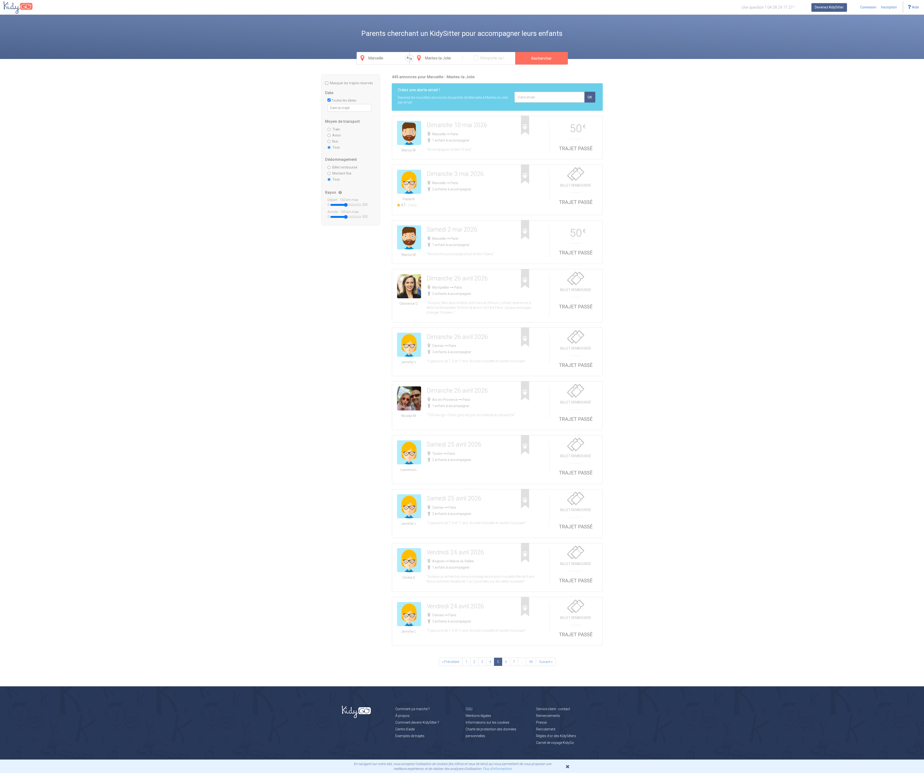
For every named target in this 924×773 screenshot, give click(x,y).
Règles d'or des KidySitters (556, 736)
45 (531, 662)
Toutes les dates (343, 100)
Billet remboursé (344, 167)
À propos (402, 716)
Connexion (868, 7)
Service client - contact (553, 709)
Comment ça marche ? (412, 709)
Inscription (889, 7)
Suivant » (545, 662)
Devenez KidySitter (829, 7)
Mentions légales (478, 716)
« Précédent (450, 662)
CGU (469, 709)
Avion (336, 135)
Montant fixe (342, 173)
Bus (335, 141)
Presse (541, 722)
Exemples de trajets (409, 736)
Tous (336, 147)
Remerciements (548, 716)
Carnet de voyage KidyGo (555, 743)
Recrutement (545, 729)
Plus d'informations (497, 769)
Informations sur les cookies (487, 722)
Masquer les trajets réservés (351, 83)
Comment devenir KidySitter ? (417, 722)
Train (336, 129)
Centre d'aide (405, 729)
